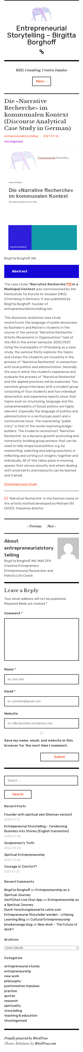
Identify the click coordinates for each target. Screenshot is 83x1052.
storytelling (13, 1011)
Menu (40, 81)
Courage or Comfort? (20, 866)
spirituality (12, 1006)
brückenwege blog (18, 924)
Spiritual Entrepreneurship (24, 855)
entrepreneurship (17, 971)
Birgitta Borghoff (17, 890)
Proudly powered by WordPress (26, 1038)
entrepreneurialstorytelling (21, 136)
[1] (6, 498)
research (11, 1001)
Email (10, 691)
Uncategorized (13, 141)
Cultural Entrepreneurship (50, 919)
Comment (13, 613)
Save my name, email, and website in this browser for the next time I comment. (38, 742)
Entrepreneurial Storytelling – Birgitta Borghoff (41, 35)
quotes (9, 996)
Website (11, 713)
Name (10, 669)
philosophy (12, 981)
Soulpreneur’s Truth (19, 843)
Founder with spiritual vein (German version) (38, 814)
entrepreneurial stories (22, 966)
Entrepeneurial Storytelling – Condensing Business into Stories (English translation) (36, 828)
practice (10, 991)
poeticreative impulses (22, 986)
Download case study (20, 484)
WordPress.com (45, 1043)
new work (11, 976)
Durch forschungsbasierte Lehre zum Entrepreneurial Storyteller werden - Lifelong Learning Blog (38, 914)
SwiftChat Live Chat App (23, 900)
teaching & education (20, 1015)
